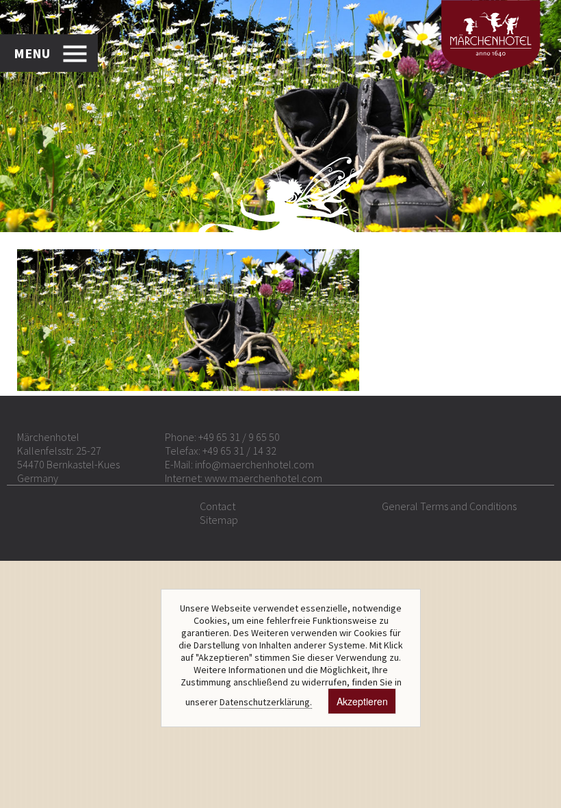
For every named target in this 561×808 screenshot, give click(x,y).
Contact (217, 506)
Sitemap (219, 520)
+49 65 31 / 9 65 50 (239, 437)
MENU (32, 53)
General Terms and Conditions (449, 506)
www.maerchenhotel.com (263, 478)
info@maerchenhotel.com (254, 464)
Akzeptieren (362, 701)
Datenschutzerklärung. (266, 702)
